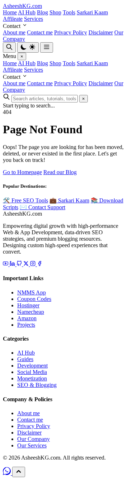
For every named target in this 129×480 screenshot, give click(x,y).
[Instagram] (33, 264)
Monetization (32, 378)
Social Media (32, 372)
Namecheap (30, 312)
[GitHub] (19, 264)
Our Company (33, 439)
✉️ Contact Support (42, 207)
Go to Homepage (22, 172)
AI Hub (26, 12)
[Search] (9, 47)
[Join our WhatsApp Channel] (7, 473)
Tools (69, 12)
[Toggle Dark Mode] (28, 47)
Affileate (13, 19)
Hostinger (28, 305)
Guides (25, 359)
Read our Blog (60, 172)
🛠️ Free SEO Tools (25, 200)
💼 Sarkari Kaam (69, 200)
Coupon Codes (34, 299)
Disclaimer (101, 32)
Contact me (40, 32)
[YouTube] (6, 264)
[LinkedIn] (13, 264)
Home (10, 12)
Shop (55, 12)
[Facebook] (39, 264)
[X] (26, 264)
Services (33, 19)
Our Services (32, 445)
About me (14, 32)
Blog (42, 12)
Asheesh (22, 6)
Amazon (27, 318)
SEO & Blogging (37, 385)
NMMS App (31, 292)
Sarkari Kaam (92, 12)
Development (32, 366)
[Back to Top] (18, 472)
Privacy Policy (70, 32)
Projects (26, 325)
